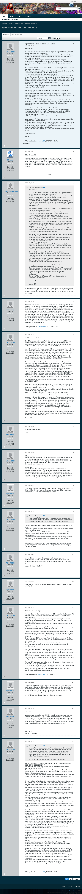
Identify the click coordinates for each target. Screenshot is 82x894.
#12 (73, 607)
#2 (73, 152)
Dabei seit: (10, 59)
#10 (73, 555)
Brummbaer (10, 493)
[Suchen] (79, 8)
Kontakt (70, 886)
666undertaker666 (11, 191)
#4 (73, 301)
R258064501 (10, 717)
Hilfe (64, 886)
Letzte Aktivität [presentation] (17, 34)
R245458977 (10, 434)
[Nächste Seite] (70, 38)
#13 (73, 682)
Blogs (11, 16)
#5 (73, 334)
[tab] (6, 34)
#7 (73, 453)
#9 (73, 511)
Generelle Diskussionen (31, 23)
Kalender (15, 19)
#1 (73, 44)
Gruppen (28, 16)
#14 (73, 708)
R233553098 (10, 563)
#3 (73, 183)
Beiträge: (9, 62)
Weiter (76, 879)
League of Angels (18, 23)
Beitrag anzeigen (44, 187)
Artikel (19, 16)
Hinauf (77, 886)
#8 (73, 485)
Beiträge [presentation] (6, 34)
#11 (73, 581)
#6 (73, 426)
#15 (73, 741)
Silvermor (10, 160)
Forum (10, 23)
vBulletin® (71, 890)
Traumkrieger (10, 310)
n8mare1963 (10, 52)
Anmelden (74, 1)
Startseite (4, 23)
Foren (4, 16)
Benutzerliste (6, 19)
